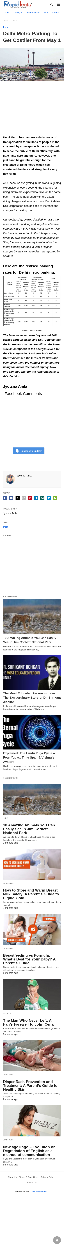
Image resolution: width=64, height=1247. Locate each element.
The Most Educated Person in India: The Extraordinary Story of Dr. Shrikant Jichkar (32, 698)
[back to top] (57, 1240)
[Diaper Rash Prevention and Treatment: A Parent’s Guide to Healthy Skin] (32, 1055)
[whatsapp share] (42, 498)
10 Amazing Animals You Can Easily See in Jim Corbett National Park (29, 829)
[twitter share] (18, 498)
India (45, 13)
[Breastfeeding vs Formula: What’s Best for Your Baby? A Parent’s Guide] (32, 929)
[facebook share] (5, 498)
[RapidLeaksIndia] (18, 4)
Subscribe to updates (31, 451)
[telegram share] (49, 498)
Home (7, 13)
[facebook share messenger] (11, 498)
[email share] (24, 498)
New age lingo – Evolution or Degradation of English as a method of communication (29, 1151)
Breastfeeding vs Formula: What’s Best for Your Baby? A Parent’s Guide (29, 959)
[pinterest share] (30, 498)
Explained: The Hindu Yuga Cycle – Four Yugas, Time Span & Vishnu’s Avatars (29, 757)
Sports (55, 13)
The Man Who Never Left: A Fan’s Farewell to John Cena (28, 1022)
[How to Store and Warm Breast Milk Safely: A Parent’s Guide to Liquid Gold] (32, 864)
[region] (32, 110)
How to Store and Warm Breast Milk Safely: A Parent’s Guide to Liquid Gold (31, 894)
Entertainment (33, 13)
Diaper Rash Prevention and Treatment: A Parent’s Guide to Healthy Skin (30, 1085)
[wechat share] (55, 498)
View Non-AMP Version (40, 1191)
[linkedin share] (36, 498)
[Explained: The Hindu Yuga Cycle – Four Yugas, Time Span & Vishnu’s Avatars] (32, 732)
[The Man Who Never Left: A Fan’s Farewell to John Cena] (32, 994)
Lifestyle (18, 13)
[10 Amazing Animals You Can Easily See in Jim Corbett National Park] (32, 616)
